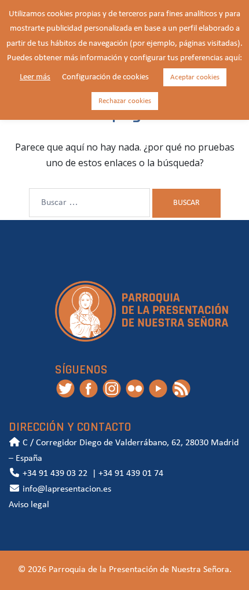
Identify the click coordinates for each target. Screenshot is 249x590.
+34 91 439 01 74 (130, 473)
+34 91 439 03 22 (53, 473)
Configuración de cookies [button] (105, 77)
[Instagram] (111, 388)
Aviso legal (29, 505)
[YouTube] (158, 388)
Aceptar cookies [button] (194, 77)
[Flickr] (134, 388)
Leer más (35, 77)
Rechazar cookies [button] (124, 101)
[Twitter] (65, 388)
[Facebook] (88, 388)
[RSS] (181, 388)
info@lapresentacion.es (65, 489)
